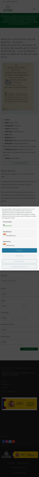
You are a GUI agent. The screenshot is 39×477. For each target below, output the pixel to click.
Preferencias (19, 261)
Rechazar (19, 256)
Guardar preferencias (19, 266)
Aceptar (19, 250)
